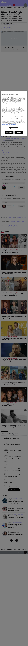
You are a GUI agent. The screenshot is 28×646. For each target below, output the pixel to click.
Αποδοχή (19, 132)
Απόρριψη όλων (9, 132)
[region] (14, 113)
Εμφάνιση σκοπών (13, 128)
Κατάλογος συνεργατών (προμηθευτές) (9, 124)
